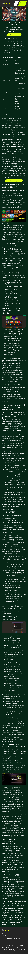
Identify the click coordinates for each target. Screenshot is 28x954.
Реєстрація (23, 3)
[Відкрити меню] (12, 3)
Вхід (16, 3)
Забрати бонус (14, 34)
